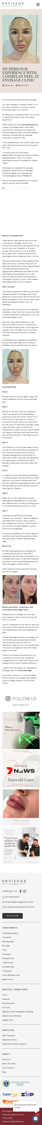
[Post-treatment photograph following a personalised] (21, 807)
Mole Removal (8, 1003)
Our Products (8, 1068)
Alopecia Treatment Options (14, 1044)
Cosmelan (6, 954)
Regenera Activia (9, 1040)
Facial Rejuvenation (10, 933)
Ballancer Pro (7, 979)
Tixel (4, 950)
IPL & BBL (6, 946)
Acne (4, 995)
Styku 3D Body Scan (11, 975)
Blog (4, 1072)
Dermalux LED (8, 958)
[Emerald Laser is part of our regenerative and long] (21, 730)
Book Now (13, 916)
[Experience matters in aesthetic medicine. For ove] (21, 845)
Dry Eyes (6, 1007)
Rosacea (6, 999)
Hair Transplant (8, 1036)
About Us (6, 1059)
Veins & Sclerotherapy (11, 1016)
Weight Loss (7, 1020)
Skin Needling (7, 942)
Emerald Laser (8, 967)
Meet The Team (9, 1064)
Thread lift (6, 937)
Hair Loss (8, 1030)
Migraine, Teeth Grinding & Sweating (17, 1012)
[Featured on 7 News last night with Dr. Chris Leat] (21, 769)
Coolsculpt (7, 971)
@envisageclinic (21, 704)
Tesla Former (7, 963)
